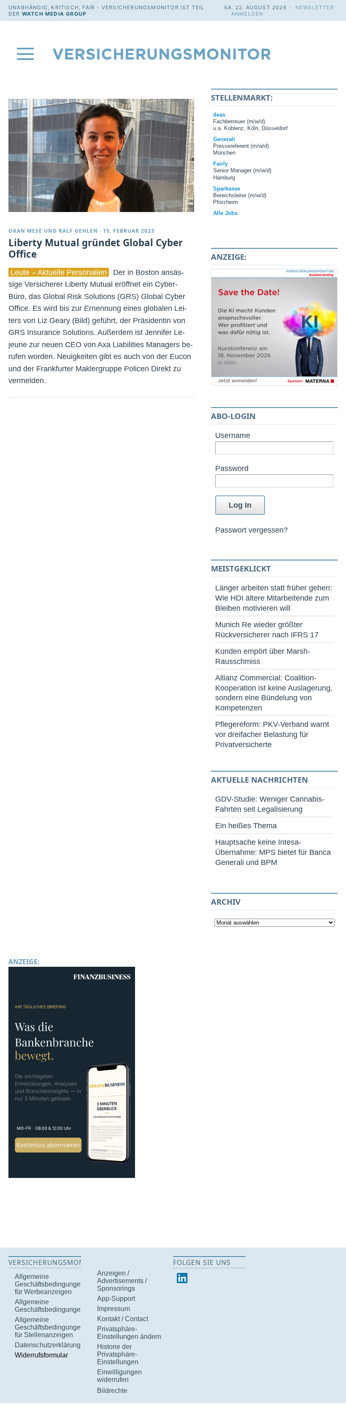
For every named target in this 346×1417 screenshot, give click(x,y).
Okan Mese (25, 230)
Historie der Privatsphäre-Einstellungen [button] (117, 1354)
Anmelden (247, 14)
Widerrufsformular (41, 1355)
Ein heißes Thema (246, 825)
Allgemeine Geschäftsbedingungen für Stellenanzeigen (49, 1327)
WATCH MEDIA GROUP (54, 14)
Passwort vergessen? (251, 529)
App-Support (116, 1298)
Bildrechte (112, 1390)
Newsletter (314, 7)
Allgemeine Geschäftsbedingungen (49, 1305)
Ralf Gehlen (78, 230)
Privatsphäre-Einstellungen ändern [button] (129, 1332)
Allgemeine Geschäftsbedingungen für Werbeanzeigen (49, 1284)
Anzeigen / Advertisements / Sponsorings (122, 1281)
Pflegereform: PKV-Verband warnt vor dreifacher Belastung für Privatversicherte (272, 734)
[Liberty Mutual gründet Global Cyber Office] (101, 155)
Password (232, 468)
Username (232, 435)
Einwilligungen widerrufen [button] (119, 1375)
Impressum (113, 1308)
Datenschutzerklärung (48, 1345)
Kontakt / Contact (122, 1318)
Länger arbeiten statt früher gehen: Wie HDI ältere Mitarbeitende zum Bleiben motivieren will (273, 597)
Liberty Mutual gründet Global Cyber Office (95, 248)
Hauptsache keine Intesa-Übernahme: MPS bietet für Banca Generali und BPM (273, 852)
